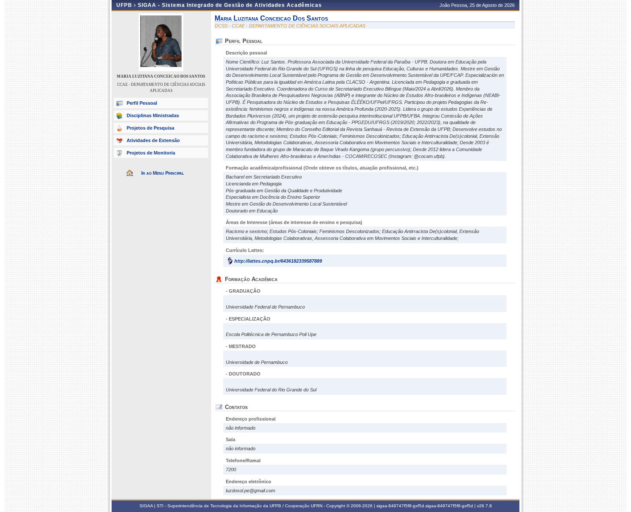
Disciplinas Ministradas (153, 115)
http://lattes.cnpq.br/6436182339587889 (278, 261)
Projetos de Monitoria (151, 152)
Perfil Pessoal (142, 103)
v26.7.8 (484, 505)
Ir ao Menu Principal (162, 173)
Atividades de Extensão (153, 140)
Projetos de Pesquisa (150, 127)
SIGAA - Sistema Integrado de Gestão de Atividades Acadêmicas (230, 5)
